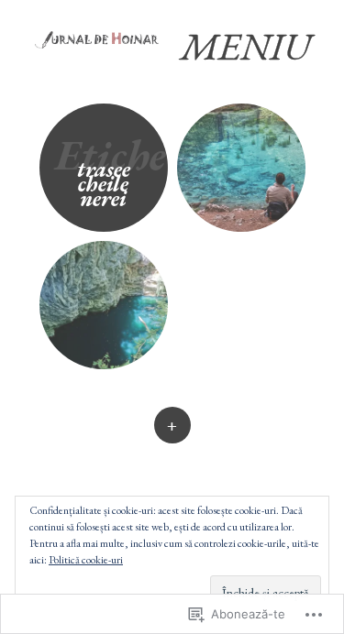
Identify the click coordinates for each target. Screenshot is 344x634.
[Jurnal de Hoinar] (104, 38)
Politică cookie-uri (86, 559)
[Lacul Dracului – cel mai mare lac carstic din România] (103, 305)
